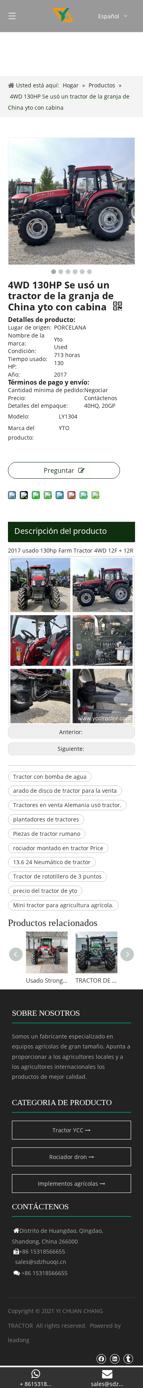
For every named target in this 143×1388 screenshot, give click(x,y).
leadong (18, 1340)
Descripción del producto (60, 530)
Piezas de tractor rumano (46, 833)
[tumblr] (128, 1359)
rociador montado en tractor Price (58, 848)
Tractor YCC (68, 1130)
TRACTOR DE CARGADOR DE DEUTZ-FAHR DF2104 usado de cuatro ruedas (96, 980)
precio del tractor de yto (45, 890)
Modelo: (18, 416)
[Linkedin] (115, 1359)
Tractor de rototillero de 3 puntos (57, 876)
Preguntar (59, 470)
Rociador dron (69, 1157)
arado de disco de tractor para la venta (65, 790)
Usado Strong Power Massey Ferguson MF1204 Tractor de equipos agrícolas (47, 980)
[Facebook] (101, 1359)
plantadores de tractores (46, 819)
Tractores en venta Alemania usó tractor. (67, 805)
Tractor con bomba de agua (50, 776)
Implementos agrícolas (69, 1183)
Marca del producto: (21, 432)
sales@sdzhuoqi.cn (40, 1262)
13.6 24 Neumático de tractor (52, 862)
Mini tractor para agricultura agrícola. (63, 905)
